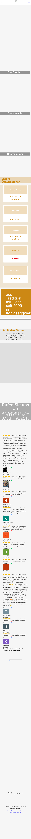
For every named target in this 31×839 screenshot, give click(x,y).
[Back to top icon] (15, 802)
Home (8, 809)
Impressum (13, 811)
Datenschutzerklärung (17, 809)
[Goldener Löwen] (16, 2)
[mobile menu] (28, 2)
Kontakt (19, 811)
